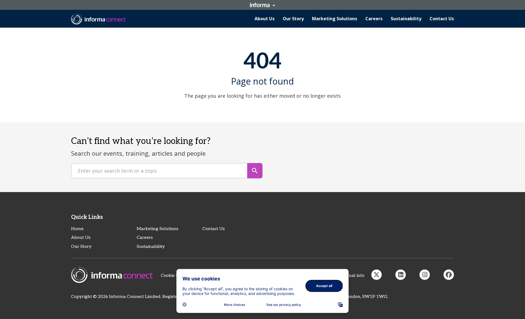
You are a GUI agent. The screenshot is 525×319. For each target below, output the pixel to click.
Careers (145, 237)
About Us (81, 237)
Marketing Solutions (157, 228)
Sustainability (151, 246)
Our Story (81, 246)
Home (77, 228)
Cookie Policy (174, 275)
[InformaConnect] (376, 274)
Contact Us (213, 228)
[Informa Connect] (400, 274)
